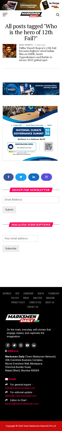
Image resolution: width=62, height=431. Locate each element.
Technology (53, 293)
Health (41, 293)
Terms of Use (35, 302)
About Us (49, 302)
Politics (15, 298)
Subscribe (10, 248)
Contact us (32, 306)
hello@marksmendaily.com (20, 388)
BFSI (17, 293)
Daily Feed (37, 298)
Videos (26, 298)
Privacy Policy (18, 302)
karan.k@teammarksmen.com (22, 403)
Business (7, 293)
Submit (9, 209)
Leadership (28, 293)
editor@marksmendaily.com (20, 395)
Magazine (50, 298)
